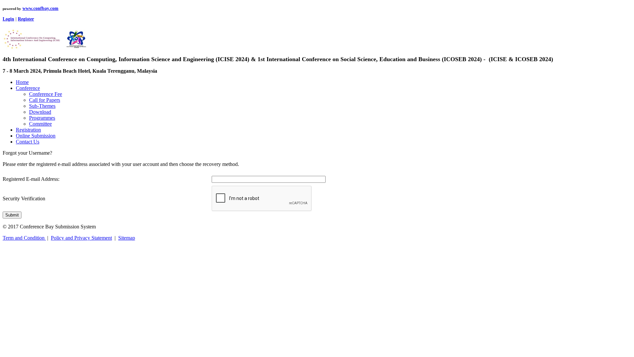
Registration (28, 130)
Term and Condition (24, 238)
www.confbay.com (40, 8)
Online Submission (35, 136)
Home (22, 82)
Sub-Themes (42, 106)
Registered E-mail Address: (31, 179)
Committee (40, 124)
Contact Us (27, 141)
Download (40, 112)
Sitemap (126, 238)
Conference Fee (45, 94)
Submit (12, 215)
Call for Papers (44, 100)
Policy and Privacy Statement (81, 238)
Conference (28, 88)
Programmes (42, 118)
